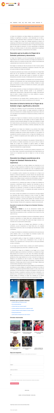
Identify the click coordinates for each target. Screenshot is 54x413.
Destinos (29, 22)
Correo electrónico (14, 369)
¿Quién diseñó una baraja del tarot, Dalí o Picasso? (21, 314)
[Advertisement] (27, 15)
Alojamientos (15, 22)
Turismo (19, 22)
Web (11, 374)
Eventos (33, 22)
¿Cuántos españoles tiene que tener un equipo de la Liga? (22, 308)
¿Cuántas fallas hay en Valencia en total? (19, 302)
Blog (23, 22)
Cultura (26, 22)
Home (11, 22)
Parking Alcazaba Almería (16, 312)
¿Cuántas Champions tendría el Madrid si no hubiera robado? (23, 310)
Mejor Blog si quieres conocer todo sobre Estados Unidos (19, 404)
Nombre (11, 364)
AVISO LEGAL (27, 390)
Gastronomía (38, 22)
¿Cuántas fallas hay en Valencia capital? (19, 306)
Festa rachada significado (16, 304)
